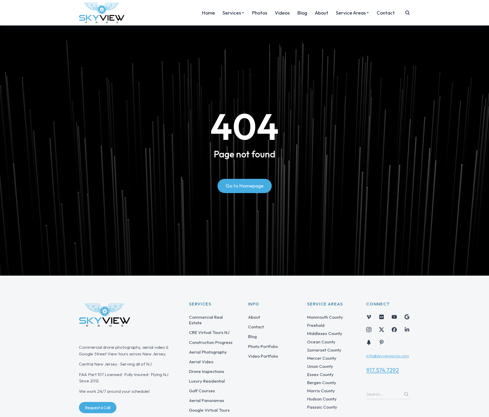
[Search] (406, 394)
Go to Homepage (245, 186)
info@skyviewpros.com (387, 355)
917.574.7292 (382, 370)
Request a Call (97, 407)
